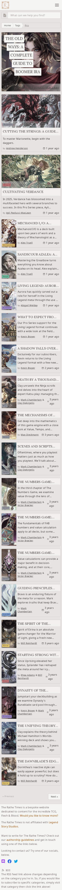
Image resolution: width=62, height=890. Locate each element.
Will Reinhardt (29, 643)
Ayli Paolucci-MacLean (42, 87)
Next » (54, 796)
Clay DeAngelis (26, 402)
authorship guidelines (20, 840)
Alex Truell (27, 242)
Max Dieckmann (30, 434)
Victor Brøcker (25, 505)
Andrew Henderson (17, 148)
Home (7, 25)
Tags (17, 25)
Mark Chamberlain (31, 399)
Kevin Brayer (28, 336)
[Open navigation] (56, 5)
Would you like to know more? (39, 815)
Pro (27, 25)
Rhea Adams (28, 675)
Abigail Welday (29, 305)
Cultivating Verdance (23, 192)
